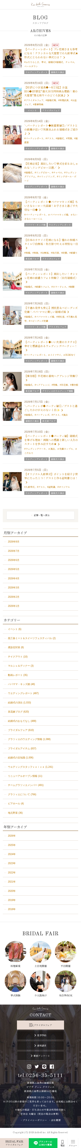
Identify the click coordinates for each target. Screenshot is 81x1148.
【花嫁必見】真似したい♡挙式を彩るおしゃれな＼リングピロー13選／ (51, 165)
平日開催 (65, 966)
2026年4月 (13, 578)
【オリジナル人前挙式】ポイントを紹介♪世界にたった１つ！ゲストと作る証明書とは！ (51, 476)
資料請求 (42, 1045)
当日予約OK (65, 995)
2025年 (12, 845)
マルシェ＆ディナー (19, 665)
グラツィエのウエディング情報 (25, 739)
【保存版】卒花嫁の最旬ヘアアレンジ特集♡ (51, 376)
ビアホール (14, 803)
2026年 (12, 835)
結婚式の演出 (15, 702)
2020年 (12, 891)
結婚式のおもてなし (19, 721)
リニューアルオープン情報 (22, 776)
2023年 (12, 863)
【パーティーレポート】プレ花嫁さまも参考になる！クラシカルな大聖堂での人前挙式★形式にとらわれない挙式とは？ (51, 53)
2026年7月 (13, 551)
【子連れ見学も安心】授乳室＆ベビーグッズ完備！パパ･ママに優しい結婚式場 (51, 310)
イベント (13, 629)
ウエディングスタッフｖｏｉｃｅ (26, 766)
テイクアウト (15, 656)
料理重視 (15, 966)
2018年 (12, 909)
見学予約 (42, 1035)
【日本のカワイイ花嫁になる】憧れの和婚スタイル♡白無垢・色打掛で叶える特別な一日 (51, 242)
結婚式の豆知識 (16, 757)
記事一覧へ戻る (42, 515)
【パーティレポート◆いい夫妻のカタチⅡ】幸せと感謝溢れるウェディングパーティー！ (51, 344)
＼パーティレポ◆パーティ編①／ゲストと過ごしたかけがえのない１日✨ (51, 408)
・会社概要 (55, 1120)
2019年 (12, 900)
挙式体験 (15, 995)
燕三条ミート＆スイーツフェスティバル (30, 638)
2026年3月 (13, 587)
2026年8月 (13, 541)
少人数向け (40, 995)
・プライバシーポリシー (33, 1120)
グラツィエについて (19, 794)
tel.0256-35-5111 (40, 1075)
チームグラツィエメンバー (22, 785)
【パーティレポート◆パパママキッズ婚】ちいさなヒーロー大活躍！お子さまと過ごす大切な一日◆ (51, 206)
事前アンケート (42, 1055)
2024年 (12, 854)
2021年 (12, 881)
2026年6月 (13, 560)
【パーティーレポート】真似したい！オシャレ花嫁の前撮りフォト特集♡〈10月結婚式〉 (51, 276)
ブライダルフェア (18, 730)
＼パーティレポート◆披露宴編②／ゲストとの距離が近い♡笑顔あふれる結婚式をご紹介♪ (51, 129)
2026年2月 (13, 596)
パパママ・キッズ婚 (19, 684)
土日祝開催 (40, 966)
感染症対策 (14, 647)
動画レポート (15, 675)
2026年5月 (13, 569)
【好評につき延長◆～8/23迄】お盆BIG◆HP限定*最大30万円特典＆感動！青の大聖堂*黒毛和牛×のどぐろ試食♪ (51, 91)
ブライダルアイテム (19, 748)
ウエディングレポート (20, 693)
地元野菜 (13, 812)
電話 (62, 1145)
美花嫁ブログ (15, 711)
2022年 (12, 872)
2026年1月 (13, 606)
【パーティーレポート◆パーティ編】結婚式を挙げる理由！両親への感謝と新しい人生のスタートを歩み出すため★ (51, 440)
